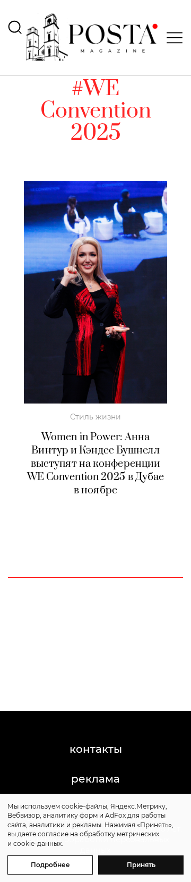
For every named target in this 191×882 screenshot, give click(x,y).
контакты (96, 749)
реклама (95, 778)
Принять (141, 865)
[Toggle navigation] (171, 37)
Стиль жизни (95, 417)
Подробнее (50, 865)
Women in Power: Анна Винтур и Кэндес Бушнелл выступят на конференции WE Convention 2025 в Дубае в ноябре (95, 464)
